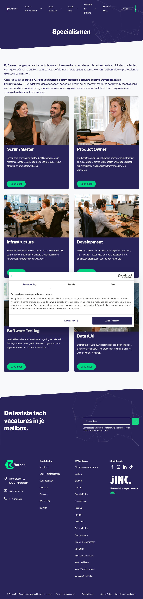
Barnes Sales (106, 8)
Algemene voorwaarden (86, 467)
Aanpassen (69, 321)
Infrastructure (20, 242)
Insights (43, 508)
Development (90, 242)
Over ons (70, 8)
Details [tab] (71, 284)
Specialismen (81, 535)
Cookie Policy (81, 494)
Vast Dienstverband (84, 555)
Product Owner (92, 149)
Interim (78, 514)
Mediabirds (131, 594)
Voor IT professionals (31, 8)
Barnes (78, 474)
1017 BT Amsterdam (18, 483)
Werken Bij (45, 501)
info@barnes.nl (16, 491)
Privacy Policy (81, 528)
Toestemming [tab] (29, 284)
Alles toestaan (112, 321)
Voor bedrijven (53, 8)
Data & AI (85, 336)
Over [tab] (113, 284)
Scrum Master (20, 149)
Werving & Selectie (84, 576)
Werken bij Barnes (88, 8)
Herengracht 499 (17, 478)
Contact (124, 8)
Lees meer (16, 184)
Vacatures (13, 8)
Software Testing (23, 330)
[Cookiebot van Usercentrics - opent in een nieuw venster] (120, 276)
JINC (112, 492)
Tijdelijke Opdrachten (85, 542)
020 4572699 (15, 499)
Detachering (81, 501)
